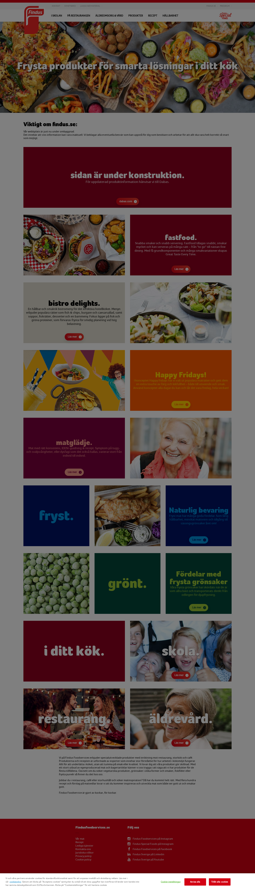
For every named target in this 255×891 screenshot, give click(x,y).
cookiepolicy (15, 882)
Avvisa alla (195, 882)
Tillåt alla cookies (219, 882)
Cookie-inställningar (171, 882)
